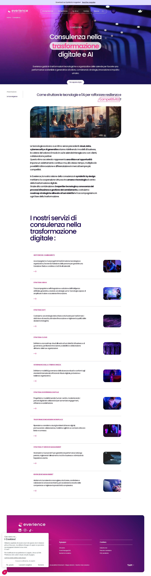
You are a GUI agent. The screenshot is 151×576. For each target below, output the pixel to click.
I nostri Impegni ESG (65, 550)
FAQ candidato (104, 553)
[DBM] (130, 565)
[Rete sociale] (19, 530)
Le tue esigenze (12, 97)
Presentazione (11, 92)
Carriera (86, 11)
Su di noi (75, 11)
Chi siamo (62, 548)
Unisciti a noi (103, 548)
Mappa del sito (69, 565)
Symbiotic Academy (65, 553)
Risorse (96, 11)
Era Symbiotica (48, 11)
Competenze (62, 11)
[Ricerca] (103, 11)
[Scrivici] (113, 11)
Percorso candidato (106, 550)
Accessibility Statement (57, 565)
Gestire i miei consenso (82, 565)
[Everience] (17, 11)
